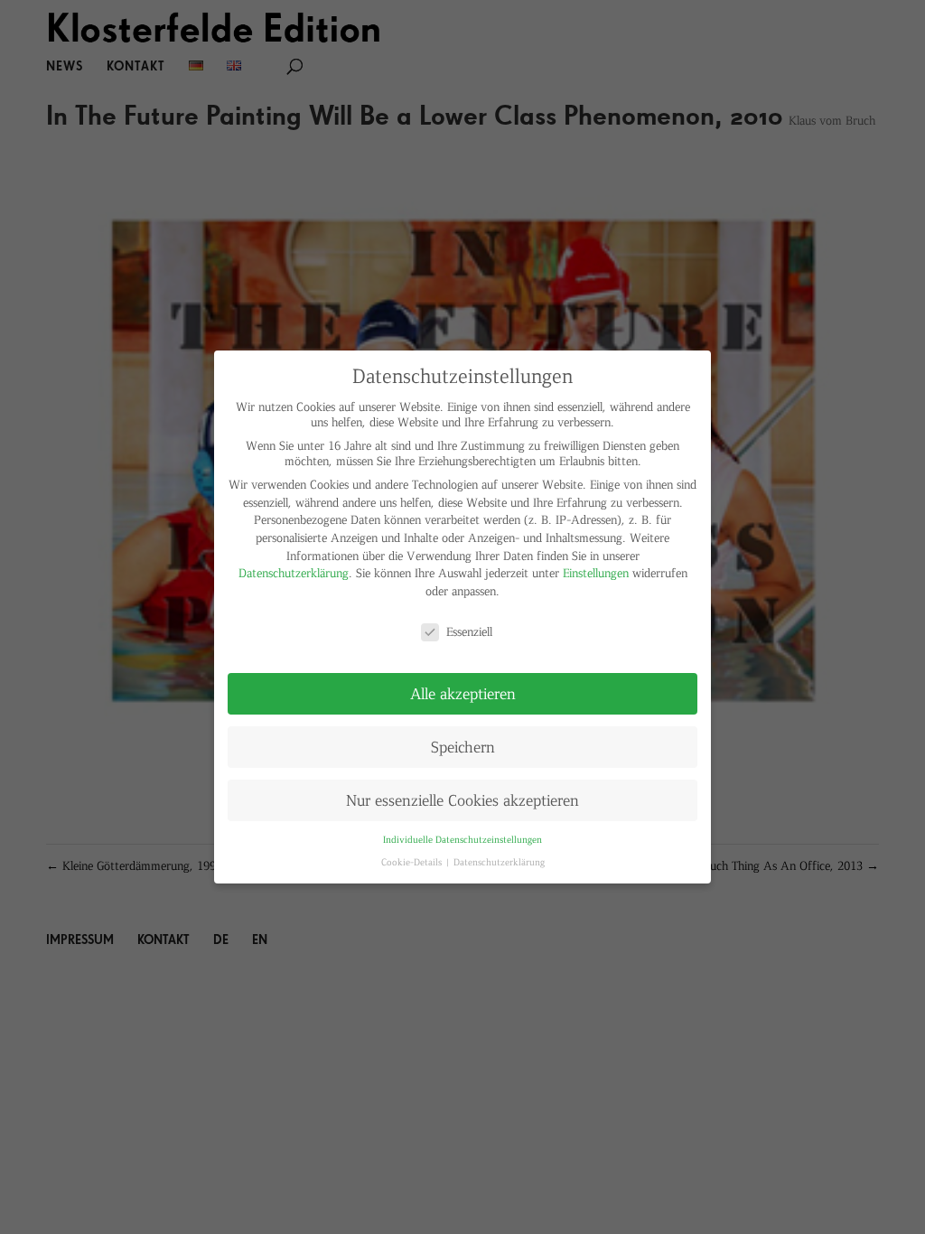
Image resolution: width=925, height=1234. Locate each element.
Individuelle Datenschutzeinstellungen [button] (462, 839)
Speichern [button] (463, 746)
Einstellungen (596, 572)
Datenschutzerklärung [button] (499, 861)
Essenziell (469, 631)
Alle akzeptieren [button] (463, 693)
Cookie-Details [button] (412, 861)
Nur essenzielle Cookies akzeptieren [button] (462, 799)
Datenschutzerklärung (293, 572)
